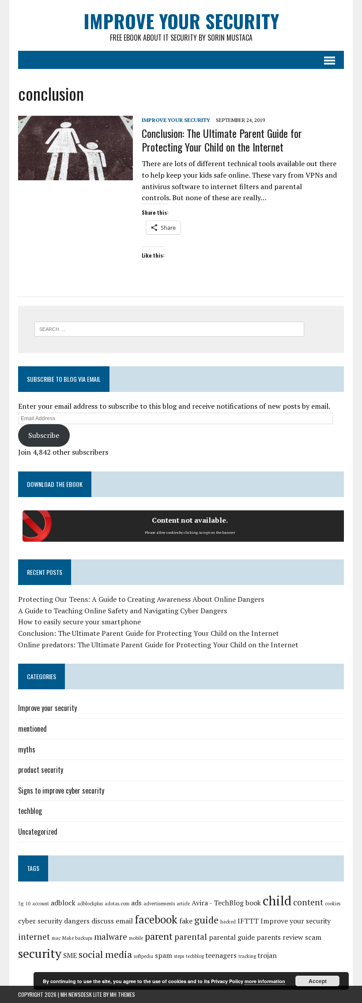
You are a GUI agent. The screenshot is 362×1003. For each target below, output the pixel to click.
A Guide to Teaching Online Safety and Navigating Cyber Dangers (122, 610)
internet (34, 936)
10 (27, 903)
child (277, 900)
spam (163, 955)
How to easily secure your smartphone (79, 622)
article (183, 903)
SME (70, 955)
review (293, 937)
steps (179, 956)
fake (185, 921)
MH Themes (122, 994)
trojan (267, 955)
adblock (63, 903)
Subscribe (43, 435)
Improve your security (176, 120)
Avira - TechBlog (218, 903)
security (39, 953)
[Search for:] (169, 328)
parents (268, 937)
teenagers (221, 955)
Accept (318, 981)
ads (136, 903)
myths (26, 749)
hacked (228, 922)
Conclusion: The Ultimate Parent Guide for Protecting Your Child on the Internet (222, 140)
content (308, 902)
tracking (247, 956)
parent (159, 936)
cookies (332, 903)
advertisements (159, 903)
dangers (77, 921)
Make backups (77, 938)
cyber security (40, 921)
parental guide (232, 937)
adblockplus (90, 903)
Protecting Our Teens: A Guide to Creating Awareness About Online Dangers (141, 599)
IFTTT (248, 921)
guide (206, 919)
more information (265, 981)
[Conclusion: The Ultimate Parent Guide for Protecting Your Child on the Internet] (75, 174)
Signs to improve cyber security (61, 790)
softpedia (143, 956)
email (124, 921)
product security (40, 769)
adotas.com (117, 903)
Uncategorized (37, 831)
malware (110, 936)
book (253, 903)
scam (313, 937)
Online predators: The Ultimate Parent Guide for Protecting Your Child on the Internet (158, 645)
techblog (30, 810)
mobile (136, 938)
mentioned (32, 728)
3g (20, 903)
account (40, 903)
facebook (156, 919)
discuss (102, 921)
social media (105, 954)
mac (56, 938)
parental (190, 936)
